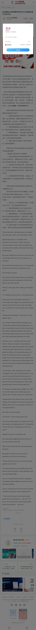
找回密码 (22, 45)
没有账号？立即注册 (11, 32)
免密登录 (28, 45)
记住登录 (9, 45)
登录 (18, 50)
